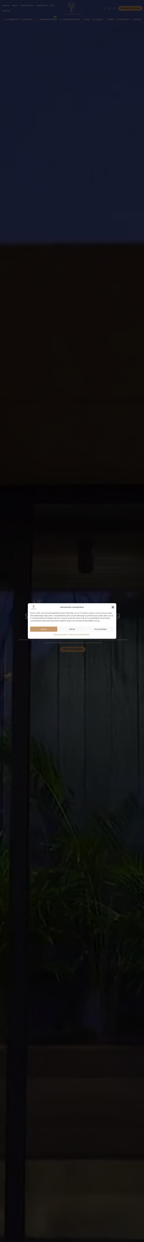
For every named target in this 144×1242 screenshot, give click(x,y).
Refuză (72, 629)
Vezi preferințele (100, 629)
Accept (43, 629)
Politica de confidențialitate (79, 634)
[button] (113, 607)
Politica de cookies (61, 634)
